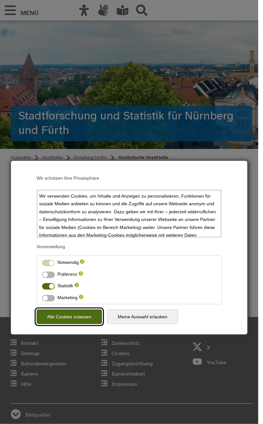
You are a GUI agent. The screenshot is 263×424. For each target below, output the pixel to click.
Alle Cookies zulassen (69, 316)
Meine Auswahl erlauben (142, 316)
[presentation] (82, 262)
